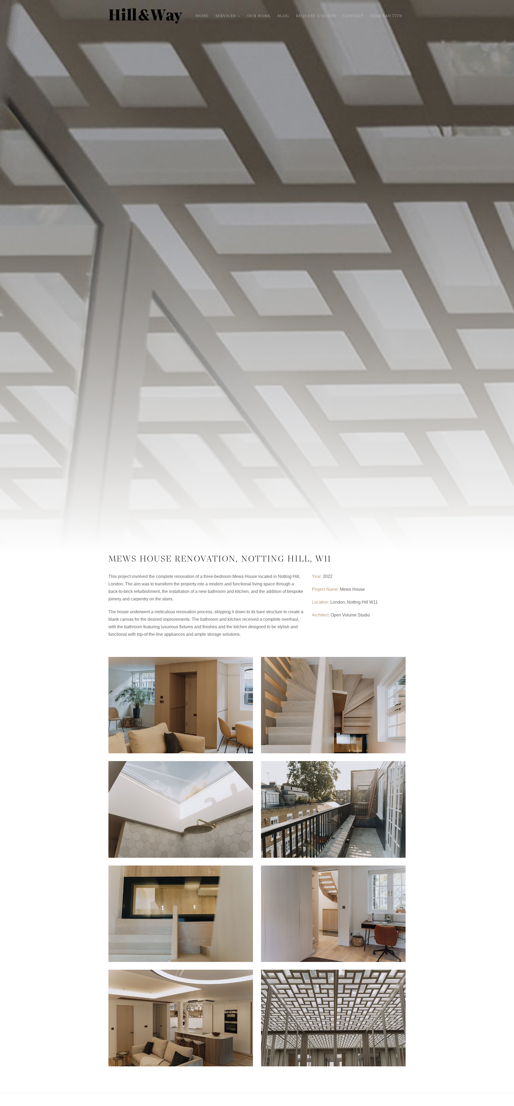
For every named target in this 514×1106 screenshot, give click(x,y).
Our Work (259, 16)
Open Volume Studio (350, 615)
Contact (353, 16)
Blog (283, 16)
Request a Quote (316, 16)
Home (202, 16)
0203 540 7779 (386, 16)
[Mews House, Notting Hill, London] (180, 705)
